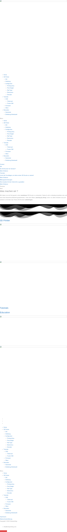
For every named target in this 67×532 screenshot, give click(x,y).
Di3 (6, 79)
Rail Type (9, 90)
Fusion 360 (10, 103)
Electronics (10, 92)
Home (5, 74)
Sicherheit (8, 112)
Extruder (9, 94)
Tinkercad (10, 101)
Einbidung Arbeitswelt (11, 114)
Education (6, 110)
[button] (33, 118)
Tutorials (6, 96)
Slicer (6, 107)
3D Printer (6, 77)
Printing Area (10, 85)
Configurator (8, 83)
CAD (6, 99)
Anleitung (8, 81)
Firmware (8, 105)
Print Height (10, 88)
